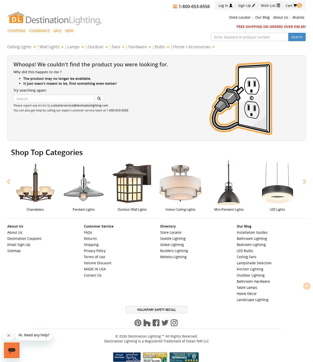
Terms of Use (94, 256)
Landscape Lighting (252, 299)
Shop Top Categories (47, 152)
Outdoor (96, 46)
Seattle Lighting (173, 238)
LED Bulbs (245, 250)
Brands (298, 17)
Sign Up (245, 5)
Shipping (91, 244)
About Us (280, 17)
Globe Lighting (172, 244)
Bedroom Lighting (251, 244)
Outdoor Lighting (251, 275)
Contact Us (92, 275)
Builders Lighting (174, 250)
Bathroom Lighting (252, 238)
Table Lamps (247, 287)
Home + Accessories (192, 46)
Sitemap (14, 250)
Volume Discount (98, 263)
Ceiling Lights (20, 46)
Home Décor (247, 293)
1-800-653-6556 (117, 110)
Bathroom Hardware (253, 281)
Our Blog (262, 17)
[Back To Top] (307, 286)
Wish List (269, 5)
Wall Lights (50, 46)
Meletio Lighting (173, 256)
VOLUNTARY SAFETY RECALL (156, 310)
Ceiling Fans (247, 256)
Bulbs (160, 46)
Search (296, 37)
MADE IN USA (95, 269)
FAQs (88, 232)
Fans (116, 46)
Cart (291, 5)
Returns (90, 238)
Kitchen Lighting (250, 269)
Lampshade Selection (254, 263)
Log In (223, 5)
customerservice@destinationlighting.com (79, 105)
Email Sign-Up (18, 244)
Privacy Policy (95, 250)
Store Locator (240, 17)
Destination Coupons (24, 238)
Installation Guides (252, 232)
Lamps (74, 46)
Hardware (138, 46)
